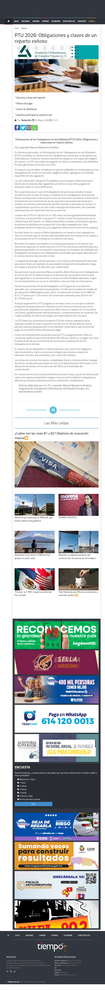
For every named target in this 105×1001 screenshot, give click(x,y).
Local (16, 21)
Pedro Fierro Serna (67, 963)
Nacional (26, 21)
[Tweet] (23, 127)
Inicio (16, 28)
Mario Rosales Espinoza (66, 965)
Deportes (82, 21)
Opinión (35, 21)
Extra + (92, 21)
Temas (8, 27)
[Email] (29, 127)
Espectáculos (69, 21)
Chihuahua (61, 972)
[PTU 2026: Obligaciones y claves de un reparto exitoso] (17, 127)
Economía (55, 21)
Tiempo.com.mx (14, 982)
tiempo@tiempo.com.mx (65, 975)
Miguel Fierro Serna (67, 960)
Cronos (45, 21)
